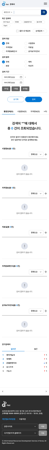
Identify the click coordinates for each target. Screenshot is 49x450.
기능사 (5, 26)
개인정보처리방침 (8, 419)
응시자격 (39, 22)
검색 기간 (5, 72)
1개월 (16, 89)
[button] (3, 391)
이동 (42, 426)
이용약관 (22, 419)
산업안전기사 (28, 22)
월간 (35, 349)
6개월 (25, 89)
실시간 (13, 349)
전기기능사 (6, 22)
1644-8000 (14, 413)
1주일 (6, 89)
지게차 (17, 22)
